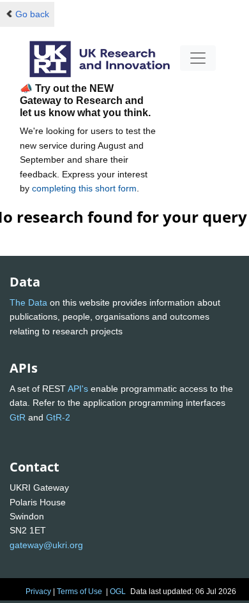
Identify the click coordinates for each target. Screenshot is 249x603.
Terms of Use (79, 591)
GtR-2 (58, 417)
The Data (28, 302)
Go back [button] (32, 14)
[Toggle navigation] (198, 58)
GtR (18, 417)
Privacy (38, 591)
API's (78, 388)
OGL (118, 591)
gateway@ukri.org (46, 545)
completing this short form (84, 188)
